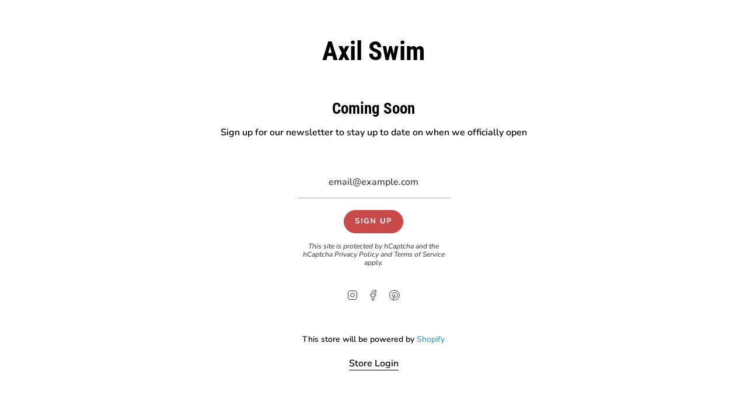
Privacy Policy (356, 254)
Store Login (374, 363)
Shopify (431, 339)
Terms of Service (419, 254)
